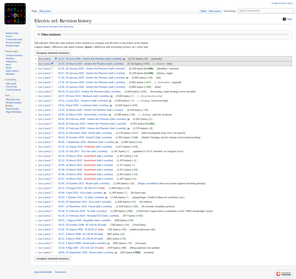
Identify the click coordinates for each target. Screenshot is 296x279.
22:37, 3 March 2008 (69, 234)
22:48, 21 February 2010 (71, 211)
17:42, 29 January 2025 (71, 82)
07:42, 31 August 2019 (70, 146)
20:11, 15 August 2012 (70, 188)
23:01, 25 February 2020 (71, 128)
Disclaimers (60, 272)
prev (47, 58)
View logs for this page (47, 26)
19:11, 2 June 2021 (68, 100)
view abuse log (66, 26)
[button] (163, 34)
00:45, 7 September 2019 (72, 142)
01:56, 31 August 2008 (70, 229)
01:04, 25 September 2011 (72, 201)
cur (41, 63)
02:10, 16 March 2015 (70, 156)
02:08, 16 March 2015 (70, 174)
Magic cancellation (149, 183)
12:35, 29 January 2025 (71, 87)
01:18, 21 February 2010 (71, 215)
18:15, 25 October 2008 (71, 224)
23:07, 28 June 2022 (69, 96)
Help (289, 19)
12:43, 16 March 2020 (70, 110)
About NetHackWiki (43, 272)
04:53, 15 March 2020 (70, 114)
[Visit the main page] (15, 13)
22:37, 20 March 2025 (70, 63)
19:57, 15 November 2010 (72, 206)
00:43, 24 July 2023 (69, 91)
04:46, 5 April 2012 (68, 192)
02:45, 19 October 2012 (71, 183)
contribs (116, 58)
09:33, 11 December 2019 (72, 133)
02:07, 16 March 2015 (70, 178)
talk (108, 58)
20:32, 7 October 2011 (70, 197)
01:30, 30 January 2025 (71, 68)
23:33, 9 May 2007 (68, 247)
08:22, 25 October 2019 (71, 137)
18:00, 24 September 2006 (72, 252)
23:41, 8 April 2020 (68, 105)
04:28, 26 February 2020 (71, 123)
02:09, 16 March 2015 (70, 165)
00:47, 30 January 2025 (71, 73)
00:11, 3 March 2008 (69, 238)
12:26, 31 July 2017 (69, 151)
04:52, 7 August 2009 (69, 220)
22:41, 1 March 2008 (69, 243)
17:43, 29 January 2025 (71, 77)
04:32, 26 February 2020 (71, 119)
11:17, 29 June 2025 (69, 58)
